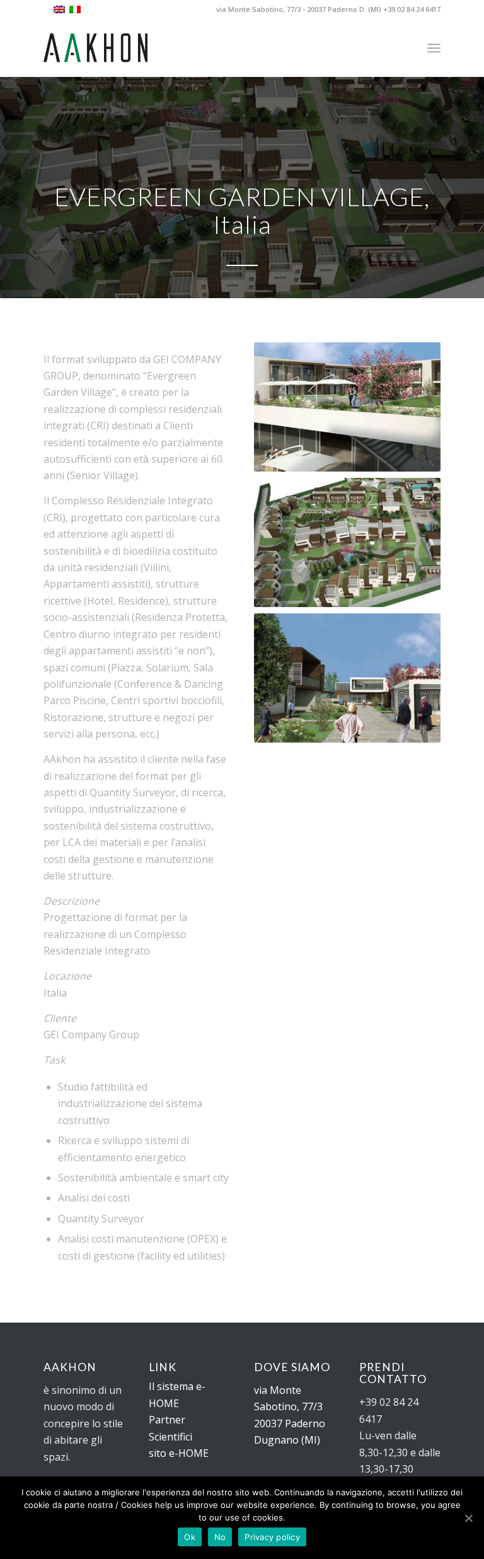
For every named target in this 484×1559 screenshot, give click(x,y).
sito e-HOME (179, 1453)
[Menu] (434, 48)
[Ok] (468, 1518)
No (220, 1537)
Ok (189, 1537)
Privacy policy (272, 1537)
